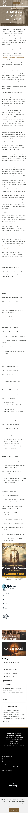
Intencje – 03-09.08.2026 (10, 673)
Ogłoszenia (14, 8)
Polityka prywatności (18, 806)
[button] (14, 561)
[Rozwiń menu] (25, 3)
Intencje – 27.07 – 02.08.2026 (11, 676)
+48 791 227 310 (7, 759)
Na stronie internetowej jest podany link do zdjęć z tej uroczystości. (13, 58)
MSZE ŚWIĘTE (17, 3)
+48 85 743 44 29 (8, 756)
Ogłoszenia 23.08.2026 (9, 684)
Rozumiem (14, 810)
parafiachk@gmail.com (9, 761)
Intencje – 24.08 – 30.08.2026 (11, 662)
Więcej (6, 699)
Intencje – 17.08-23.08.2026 (10, 666)
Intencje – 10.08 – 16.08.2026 (11, 669)
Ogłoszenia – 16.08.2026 (10, 706)
